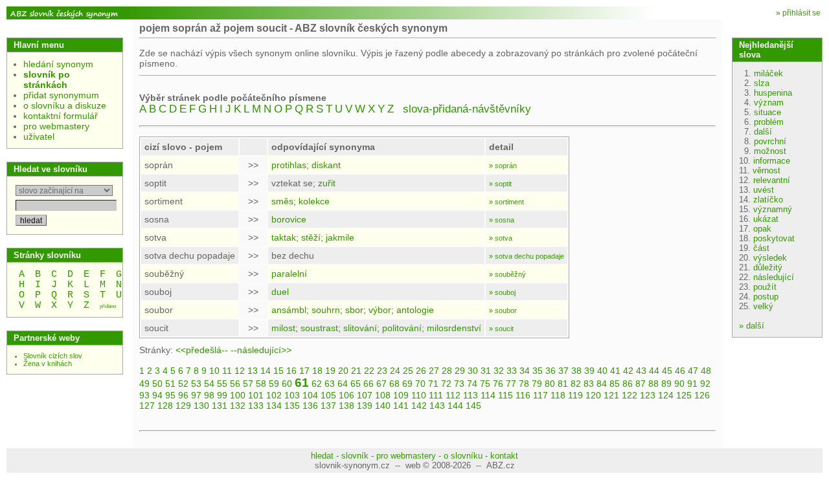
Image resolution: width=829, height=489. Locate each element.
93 (144, 395)
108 (383, 395)
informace (771, 161)
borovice (288, 219)
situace (767, 112)
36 (550, 370)
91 (692, 383)
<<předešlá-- (202, 350)
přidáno (108, 306)
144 (455, 405)
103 (292, 395)
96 (183, 395)
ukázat (765, 219)
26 (421, 370)
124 (666, 395)
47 (693, 370)
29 (460, 370)
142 (419, 405)
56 (235, 383)
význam (769, 102)
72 (446, 383)
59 (274, 383)
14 (265, 370)
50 (157, 383)
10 (214, 370)
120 (593, 395)
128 (165, 405)
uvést (763, 190)
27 (434, 370)
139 (364, 405)
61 (302, 382)
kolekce (314, 201)
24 (395, 370)
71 (433, 383)
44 (654, 370)
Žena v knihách (47, 363)
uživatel (38, 136)
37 (563, 370)
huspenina (773, 93)
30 (473, 370)
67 (381, 383)
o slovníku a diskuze (64, 105)
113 (470, 395)
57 (248, 383)
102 (274, 395)
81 (563, 383)
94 (157, 395)
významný (772, 209)
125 (684, 395)
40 (602, 370)
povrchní (770, 141)
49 (144, 383)
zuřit (326, 183)
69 (407, 383)
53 (196, 383)
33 (511, 370)
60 (287, 383)
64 (342, 383)
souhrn (326, 310)
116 (523, 395)
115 (505, 395)
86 (627, 383)
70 (420, 383)
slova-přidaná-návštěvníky (467, 109)
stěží (311, 237)
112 (453, 395)
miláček (768, 73)
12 (239, 370)
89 (666, 383)
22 (369, 370)
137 (328, 405)
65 (355, 383)
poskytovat (774, 238)
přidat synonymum (61, 95)
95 (170, 395)
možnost (770, 151)
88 (653, 383)
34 (524, 370)
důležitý (767, 267)
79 (537, 383)
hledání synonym (58, 64)
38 (576, 370)
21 (356, 370)
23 (382, 370)
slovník (355, 456)
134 (274, 405)
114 (488, 395)
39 (589, 370)
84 (601, 383)
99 (222, 395)
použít (765, 287)
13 (252, 370)
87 (640, 383)
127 (147, 405)
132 (237, 405)
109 (401, 395)
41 (615, 370)
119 (575, 395)
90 (679, 383)
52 (183, 383)
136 (310, 405)
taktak (283, 237)
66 (368, 383)
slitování (360, 328)
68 (394, 383)
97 (196, 395)
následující (773, 277)
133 (256, 405)
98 (209, 395)
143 (437, 405)
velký (763, 306)
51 (170, 383)
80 (550, 383)
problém (769, 122)
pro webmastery (56, 126)
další (763, 131)
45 (667, 370)
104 (310, 395)
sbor (354, 310)
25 (408, 370)
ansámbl (288, 310)
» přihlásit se (798, 12)
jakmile (340, 237)
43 (641, 370)
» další (751, 326)
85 (614, 383)
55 (222, 383)
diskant (326, 165)
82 (576, 383)
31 (486, 370)
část (761, 248)
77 (511, 383)
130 (201, 405)
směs (282, 201)
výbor (380, 310)
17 (304, 370)
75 (485, 383)
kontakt (504, 456)
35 (537, 370)
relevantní (771, 180)
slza (761, 83)
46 (680, 370)
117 (540, 395)
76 (498, 383)
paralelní (289, 273)
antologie (415, 310)
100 (237, 395)
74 (472, 383)
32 (499, 370)
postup (765, 296)
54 (209, 383)
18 (317, 370)
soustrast (319, 328)
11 (227, 370)
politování (402, 328)
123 (647, 395)
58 (261, 383)
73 (459, 383)
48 (706, 370)
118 (558, 395)
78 (524, 383)
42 (628, 370)
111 (436, 395)
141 (401, 405)
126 (702, 395)
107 (364, 395)
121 (611, 395)
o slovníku (463, 456)
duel (280, 292)
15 (278, 370)
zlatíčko (768, 199)
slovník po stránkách (46, 79)
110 (418, 395)
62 (317, 383)
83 (589, 383)
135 (292, 405)
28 (447, 370)
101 (256, 395)
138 (346, 405)
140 (383, 405)
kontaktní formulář (60, 116)
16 (291, 370)
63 (329, 383)
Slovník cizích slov (52, 356)
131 (219, 405)
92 (705, 383)
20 (343, 370)
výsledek (770, 258)
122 (629, 395)
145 (473, 405)
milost (283, 328)
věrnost (766, 170)
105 (328, 395)
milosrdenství (454, 328)
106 (346, 395)
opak (762, 229)
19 (330, 370)
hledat (322, 456)
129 (183, 405)
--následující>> (261, 350)
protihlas (288, 165)
